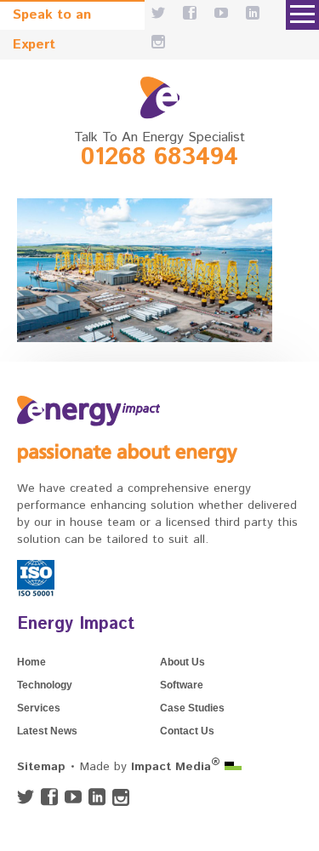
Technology (44, 685)
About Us (182, 662)
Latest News (47, 731)
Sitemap (41, 766)
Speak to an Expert (52, 17)
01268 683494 (159, 157)
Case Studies (192, 708)
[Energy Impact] (159, 98)
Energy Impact (75, 624)
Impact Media (175, 766)
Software (181, 685)
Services (38, 708)
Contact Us (187, 731)
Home (31, 662)
